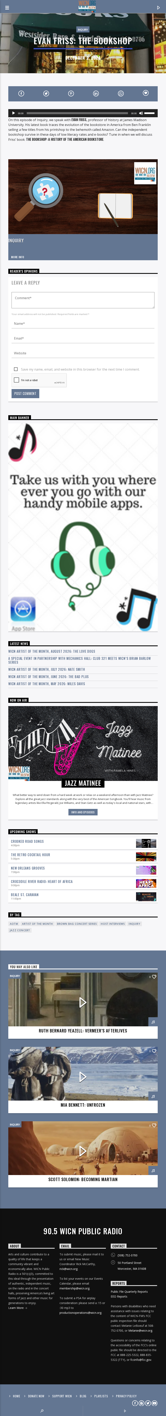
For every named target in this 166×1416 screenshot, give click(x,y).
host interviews (113, 924)
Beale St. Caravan (25, 894)
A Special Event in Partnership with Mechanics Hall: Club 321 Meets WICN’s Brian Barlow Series (79, 660)
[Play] (14, 113)
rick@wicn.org (69, 1269)
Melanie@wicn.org (140, 1330)
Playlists (101, 1396)
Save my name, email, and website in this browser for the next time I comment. (80, 369)
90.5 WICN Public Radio (83, 1231)
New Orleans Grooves (28, 868)
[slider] (150, 112)
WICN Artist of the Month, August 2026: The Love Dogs (51, 651)
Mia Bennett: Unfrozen (83, 1105)
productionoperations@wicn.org (80, 1313)
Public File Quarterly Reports (129, 1291)
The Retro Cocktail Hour (30, 854)
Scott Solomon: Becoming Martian (83, 1179)
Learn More (16, 1308)
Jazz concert (20, 930)
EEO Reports (119, 1296)
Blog (83, 1396)
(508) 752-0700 (127, 1255)
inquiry (134, 924)
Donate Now (36, 1396)
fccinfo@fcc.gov (140, 1360)
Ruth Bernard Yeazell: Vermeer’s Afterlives (83, 1030)
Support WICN (62, 1396)
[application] (83, 113)
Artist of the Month (37, 924)
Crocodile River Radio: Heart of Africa (41, 881)
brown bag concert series (77, 924)
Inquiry (83, 29)
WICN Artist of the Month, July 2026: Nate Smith (46, 669)
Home (16, 1396)
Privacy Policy (126, 1396)
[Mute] (141, 113)
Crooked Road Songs (27, 841)
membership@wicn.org (74, 1288)
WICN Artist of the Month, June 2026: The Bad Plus (48, 677)
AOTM (14, 924)
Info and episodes (83, 812)
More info (17, 257)
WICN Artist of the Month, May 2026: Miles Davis (46, 684)
